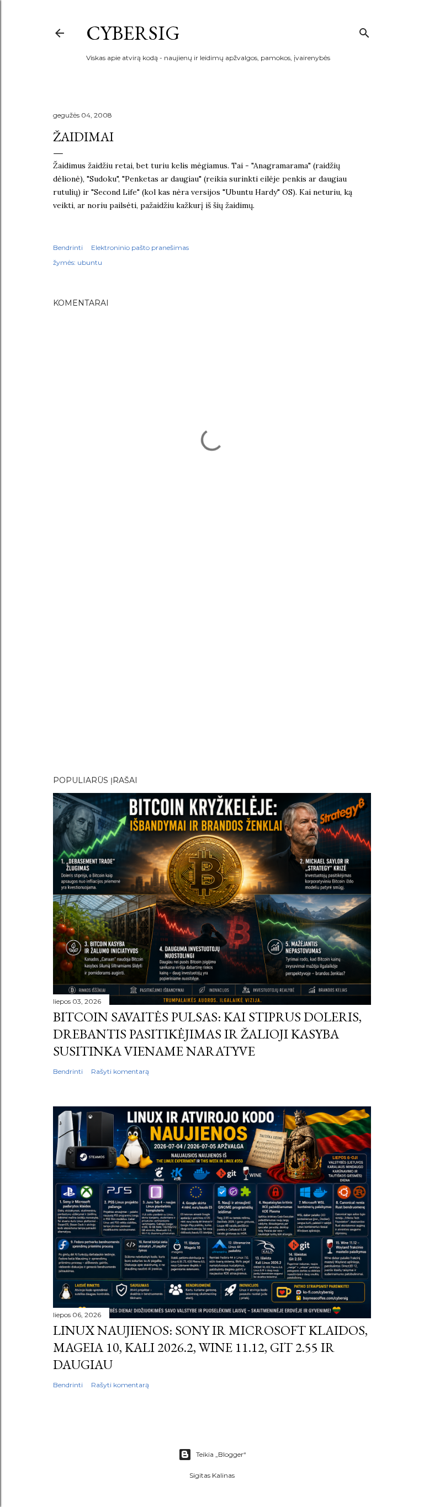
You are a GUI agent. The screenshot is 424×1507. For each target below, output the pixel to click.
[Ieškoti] (364, 30)
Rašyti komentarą (120, 1071)
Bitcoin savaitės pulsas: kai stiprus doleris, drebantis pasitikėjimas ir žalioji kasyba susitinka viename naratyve (207, 1033)
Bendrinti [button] (68, 247)
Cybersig (133, 33)
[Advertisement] (212, 670)
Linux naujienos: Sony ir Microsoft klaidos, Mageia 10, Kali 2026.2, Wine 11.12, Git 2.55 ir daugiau (210, 1347)
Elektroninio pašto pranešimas (140, 247)
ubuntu (89, 262)
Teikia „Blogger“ (221, 1454)
